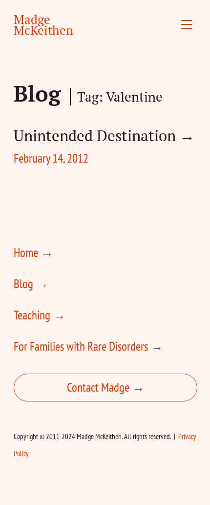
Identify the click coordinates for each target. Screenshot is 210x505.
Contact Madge (98, 387)
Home (26, 252)
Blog (37, 93)
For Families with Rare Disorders (81, 346)
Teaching (32, 315)
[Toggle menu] (186, 24)
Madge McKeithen (43, 24)
